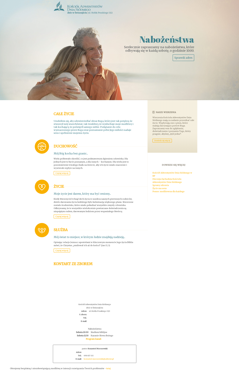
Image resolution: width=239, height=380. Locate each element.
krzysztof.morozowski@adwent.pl (99, 359)
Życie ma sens (159, 188)
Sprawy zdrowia (160, 185)
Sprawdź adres (183, 57)
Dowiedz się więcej (162, 140)
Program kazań (93, 339)
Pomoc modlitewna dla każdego (168, 191)
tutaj (108, 368)
